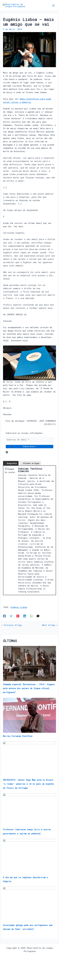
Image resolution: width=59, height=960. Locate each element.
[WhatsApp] (31, 616)
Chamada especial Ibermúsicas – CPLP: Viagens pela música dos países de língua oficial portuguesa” (29, 688)
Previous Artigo (11, 625)
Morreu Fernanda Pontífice (17, 736)
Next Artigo (50, 625)
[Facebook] (4, 616)
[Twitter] (11, 616)
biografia (12, 463)
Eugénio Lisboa (19, 607)
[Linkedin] (24, 616)
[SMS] (38, 616)
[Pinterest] (17, 616)
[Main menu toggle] (53, 5)
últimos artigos (31, 463)
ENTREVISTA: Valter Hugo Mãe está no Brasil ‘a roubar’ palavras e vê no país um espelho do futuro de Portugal (28, 784)
